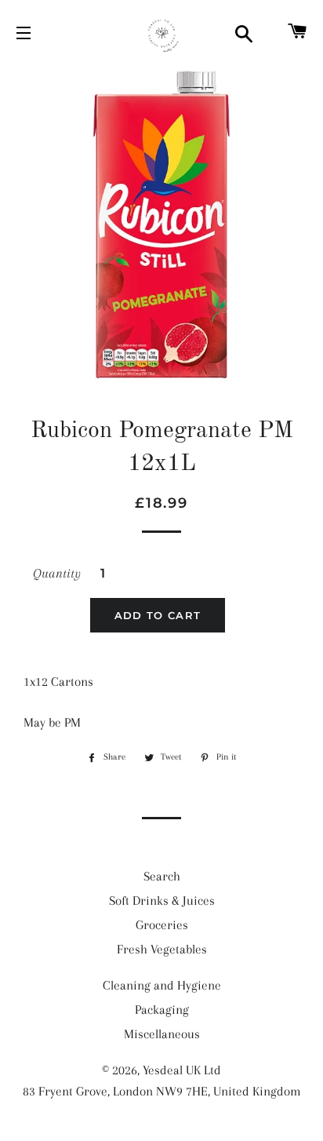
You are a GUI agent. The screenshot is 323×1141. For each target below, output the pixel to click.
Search (161, 876)
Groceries (162, 924)
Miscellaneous (162, 1033)
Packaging (162, 1009)
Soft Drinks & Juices (162, 900)
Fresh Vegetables (162, 949)
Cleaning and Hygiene (162, 985)
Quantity (57, 573)
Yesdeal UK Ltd (182, 1070)
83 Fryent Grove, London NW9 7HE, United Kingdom (162, 1091)
